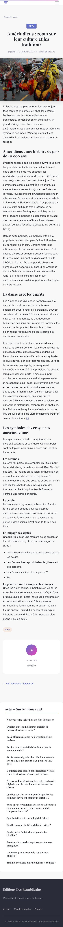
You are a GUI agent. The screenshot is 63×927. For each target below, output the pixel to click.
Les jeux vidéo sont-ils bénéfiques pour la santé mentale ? (29, 749)
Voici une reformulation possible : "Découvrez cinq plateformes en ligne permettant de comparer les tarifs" (31, 808)
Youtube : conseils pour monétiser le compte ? (31, 862)
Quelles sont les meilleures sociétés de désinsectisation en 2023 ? (27, 728)
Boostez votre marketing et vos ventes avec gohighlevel (29, 844)
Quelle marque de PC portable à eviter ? (29, 825)
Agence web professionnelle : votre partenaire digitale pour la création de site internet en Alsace (31, 784)
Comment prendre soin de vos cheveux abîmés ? (27, 854)
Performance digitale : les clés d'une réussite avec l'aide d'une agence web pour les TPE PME (31, 760)
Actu (15, 17)
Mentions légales (22, 909)
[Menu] (57, 2)
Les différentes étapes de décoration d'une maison (29, 738)
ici (27, 418)
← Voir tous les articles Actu (18, 683)
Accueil (7, 17)
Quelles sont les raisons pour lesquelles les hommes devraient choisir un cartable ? (30, 796)
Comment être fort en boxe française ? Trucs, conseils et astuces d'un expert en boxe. (31, 772)
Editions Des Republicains (22, 889)
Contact (39, 909)
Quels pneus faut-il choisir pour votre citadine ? (27, 834)
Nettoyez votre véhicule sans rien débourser (30, 719)
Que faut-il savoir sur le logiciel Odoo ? (28, 818)
